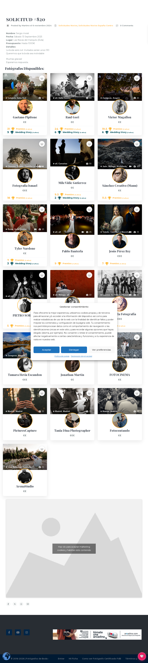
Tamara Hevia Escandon (14, 360)
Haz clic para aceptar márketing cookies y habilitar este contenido (74, 548)
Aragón (116, 98)
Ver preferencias (101, 349)
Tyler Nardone (9, 233)
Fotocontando (104, 416)
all (56, 98)
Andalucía (122, 166)
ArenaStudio (8, 471)
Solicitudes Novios (68, 25)
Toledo (20, 166)
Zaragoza (107, 98)
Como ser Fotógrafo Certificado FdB (101, 658)
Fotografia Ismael (11, 171)
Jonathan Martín (57, 360)
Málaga (111, 166)
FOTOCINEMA (104, 360)
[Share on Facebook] (8, 604)
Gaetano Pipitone (11, 102)
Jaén (104, 166)
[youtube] (18, 632)
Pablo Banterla (57, 236)
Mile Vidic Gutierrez (59, 168)
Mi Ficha (73, 658)
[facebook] (9, 632)
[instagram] (27, 632)
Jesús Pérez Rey (105, 236)
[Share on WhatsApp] (21, 604)
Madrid (11, 411)
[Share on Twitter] (15, 604)
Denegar (74, 349)
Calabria (12, 98)
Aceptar (46, 349)
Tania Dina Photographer (61, 416)
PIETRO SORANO (11, 300)
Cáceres (12, 166)
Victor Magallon (105, 102)
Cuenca (106, 295)
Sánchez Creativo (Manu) (109, 171)
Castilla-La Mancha (34, 166)
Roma (10, 229)
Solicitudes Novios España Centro (95, 25)
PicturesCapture (10, 416)
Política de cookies (61, 356)
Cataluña (27, 467)
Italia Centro (65, 98)
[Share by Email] (28, 604)
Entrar (61, 658)
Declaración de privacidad (81, 356)
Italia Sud (21, 98)
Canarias (63, 163)
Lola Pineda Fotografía (108, 299)
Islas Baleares (14, 467)
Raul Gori (54, 102)
